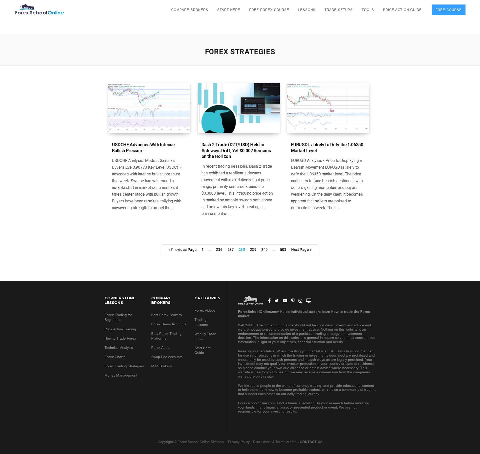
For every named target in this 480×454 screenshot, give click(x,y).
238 (242, 249)
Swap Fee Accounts (166, 357)
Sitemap (218, 442)
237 (231, 249)
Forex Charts (114, 357)
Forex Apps (160, 348)
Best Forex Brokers (166, 315)
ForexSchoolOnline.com (39, 9)
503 (283, 249)
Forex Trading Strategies (124, 366)
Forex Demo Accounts (168, 324)
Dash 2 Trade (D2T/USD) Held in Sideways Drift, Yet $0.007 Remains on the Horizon (236, 150)
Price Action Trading (120, 329)
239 (253, 249)
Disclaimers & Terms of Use (274, 442)
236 (219, 249)
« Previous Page (182, 249)
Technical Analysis (118, 348)
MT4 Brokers (161, 366)
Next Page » (301, 249)
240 (264, 249)
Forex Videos (205, 310)
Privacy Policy (239, 442)
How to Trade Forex (120, 338)
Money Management (121, 375)
